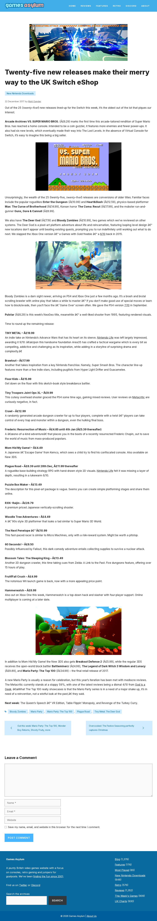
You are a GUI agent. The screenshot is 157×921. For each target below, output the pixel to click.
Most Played (122, 870)
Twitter (23, 885)
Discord (131, 6)
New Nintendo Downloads (20, 93)
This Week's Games (126, 895)
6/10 (102, 234)
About (145, 6)
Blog (117, 859)
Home (72, 6)
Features (102, 6)
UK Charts (121, 901)
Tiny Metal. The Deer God (107, 711)
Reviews (86, 6)
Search (57, 900)
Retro (117, 6)
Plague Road (83, 711)
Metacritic (138, 397)
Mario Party (36, 711)
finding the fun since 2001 (48, 876)
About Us (92, 916)
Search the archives (18, 893)
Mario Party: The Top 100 (59, 711)
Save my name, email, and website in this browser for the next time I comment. (54, 827)
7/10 (127, 305)
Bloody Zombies (18, 711)
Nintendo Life (105, 337)
